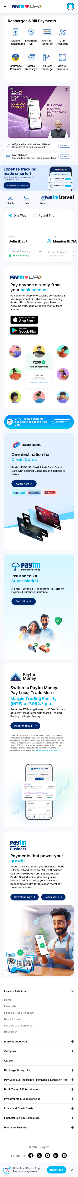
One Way (20, 215)
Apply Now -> (24, 483)
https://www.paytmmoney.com (47, 750)
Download (56, 1169)
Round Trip (46, 215)
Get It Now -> (23, 601)
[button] (56, 254)
